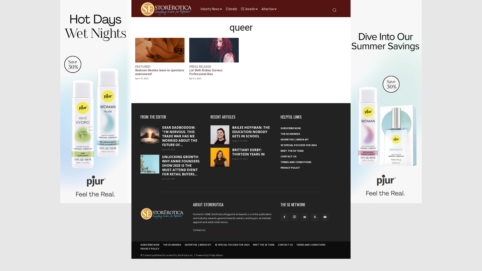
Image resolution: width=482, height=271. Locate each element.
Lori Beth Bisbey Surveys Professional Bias (206, 72)
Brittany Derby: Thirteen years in (248, 152)
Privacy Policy (290, 167)
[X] (315, 217)
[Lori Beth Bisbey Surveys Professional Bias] (214, 50)
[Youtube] (325, 217)
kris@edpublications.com (220, 230)
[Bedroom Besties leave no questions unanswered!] (160, 50)
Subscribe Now (291, 128)
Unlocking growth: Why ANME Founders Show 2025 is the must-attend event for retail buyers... (181, 165)
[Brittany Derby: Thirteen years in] (219, 157)
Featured (142, 67)
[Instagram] (294, 217)
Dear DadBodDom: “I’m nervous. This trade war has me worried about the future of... (179, 136)
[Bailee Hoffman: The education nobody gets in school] (219, 134)
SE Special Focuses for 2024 (299, 145)
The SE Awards (290, 134)
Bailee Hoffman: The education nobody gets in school (251, 131)
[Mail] (304, 217)
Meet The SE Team (292, 150)
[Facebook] (284, 217)
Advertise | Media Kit (295, 139)
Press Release (200, 67)
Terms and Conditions (296, 162)
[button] (334, 10)
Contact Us (289, 156)
